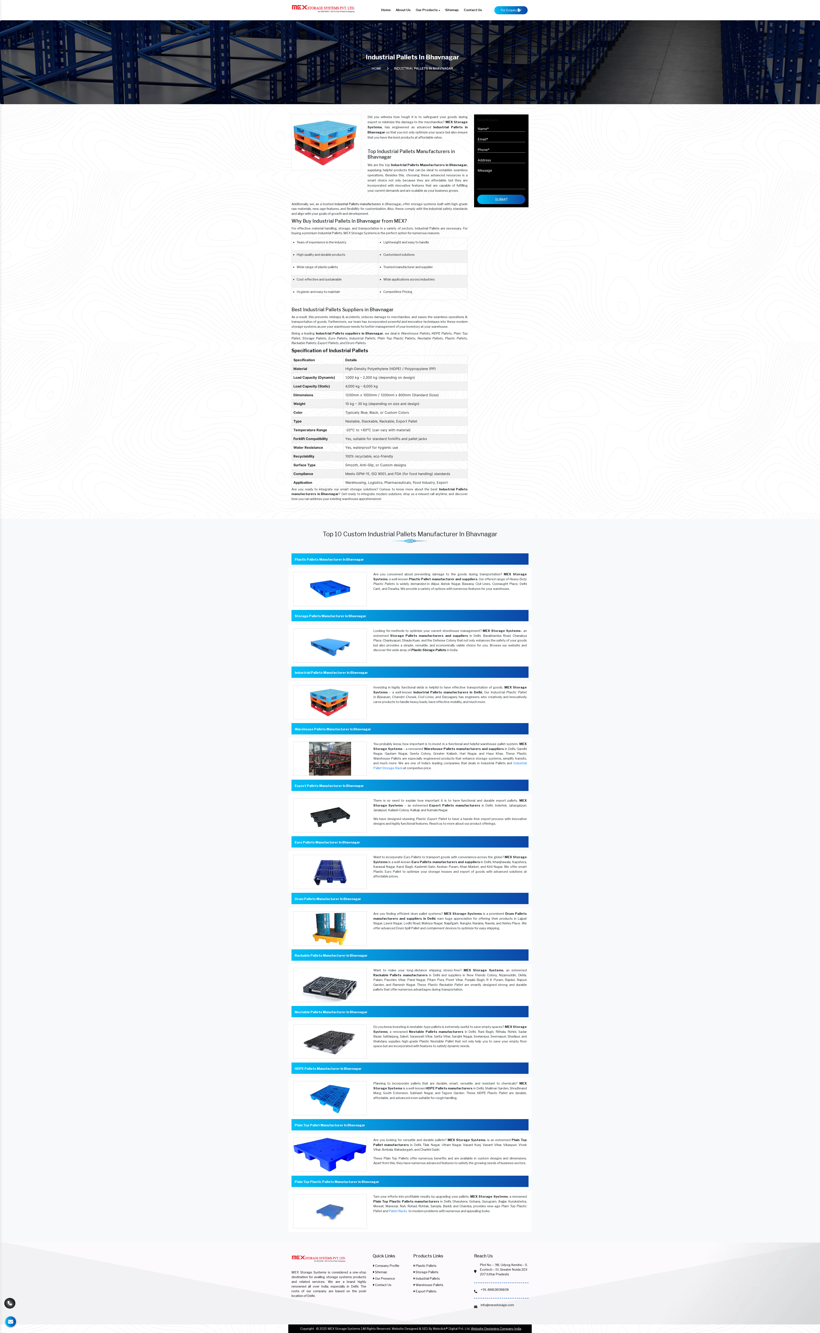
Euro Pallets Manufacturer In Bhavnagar (327, 842)
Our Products (427, 10)
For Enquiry (509, 10)
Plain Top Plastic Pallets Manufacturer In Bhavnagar (337, 1182)
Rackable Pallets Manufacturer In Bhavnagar (331, 955)
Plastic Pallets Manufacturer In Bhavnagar (329, 559)
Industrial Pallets (427, 1278)
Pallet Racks (398, 1211)
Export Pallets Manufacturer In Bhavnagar (329, 786)
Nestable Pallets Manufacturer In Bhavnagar (331, 1012)
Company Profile (386, 1266)
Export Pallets (425, 1291)
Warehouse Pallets (429, 1285)
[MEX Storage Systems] (318, 1261)
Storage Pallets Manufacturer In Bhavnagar (330, 616)
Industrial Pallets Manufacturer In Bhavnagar (331, 673)
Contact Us (473, 10)
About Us (403, 10)
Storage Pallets (426, 1272)
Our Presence (384, 1278)
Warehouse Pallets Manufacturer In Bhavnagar (333, 729)
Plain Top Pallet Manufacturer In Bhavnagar (330, 1125)
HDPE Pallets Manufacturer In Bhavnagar (328, 1069)
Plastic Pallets (425, 1266)
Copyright (307, 1328)
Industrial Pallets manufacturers (357, 204)
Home (386, 10)
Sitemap (452, 10)
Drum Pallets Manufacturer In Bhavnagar (328, 899)
